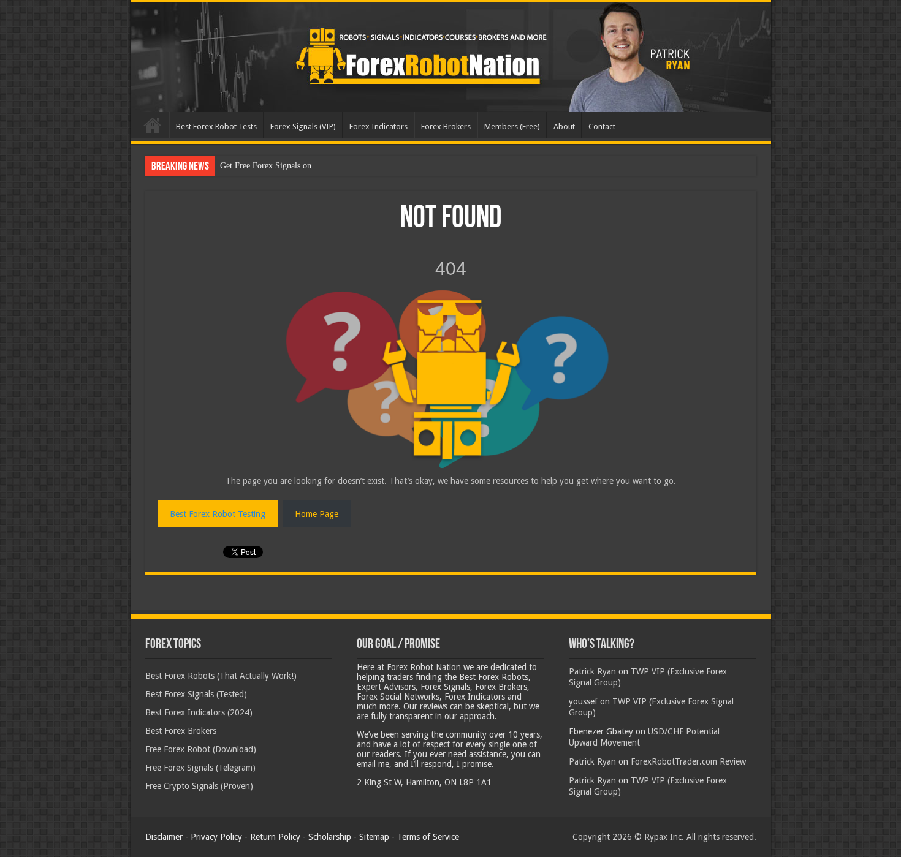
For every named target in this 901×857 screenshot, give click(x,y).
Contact (601, 126)
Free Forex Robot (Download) (200, 749)
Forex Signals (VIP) (303, 126)
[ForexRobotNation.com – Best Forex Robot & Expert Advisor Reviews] (451, 57)
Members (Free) (512, 126)
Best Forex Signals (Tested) (196, 694)
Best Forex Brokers (180, 731)
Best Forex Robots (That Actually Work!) (221, 676)
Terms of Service (428, 837)
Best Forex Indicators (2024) (199, 712)
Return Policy (275, 837)
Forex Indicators (378, 126)
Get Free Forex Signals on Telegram (283, 165)
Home (153, 125)
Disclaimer (164, 837)
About (564, 126)
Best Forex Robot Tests (216, 126)
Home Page (316, 514)
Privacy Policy (216, 837)
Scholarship (329, 837)
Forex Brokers (446, 126)
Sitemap (374, 837)
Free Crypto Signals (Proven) (199, 786)
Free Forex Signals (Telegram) (200, 767)
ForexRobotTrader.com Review (688, 761)
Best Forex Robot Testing (217, 514)
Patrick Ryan (592, 671)
